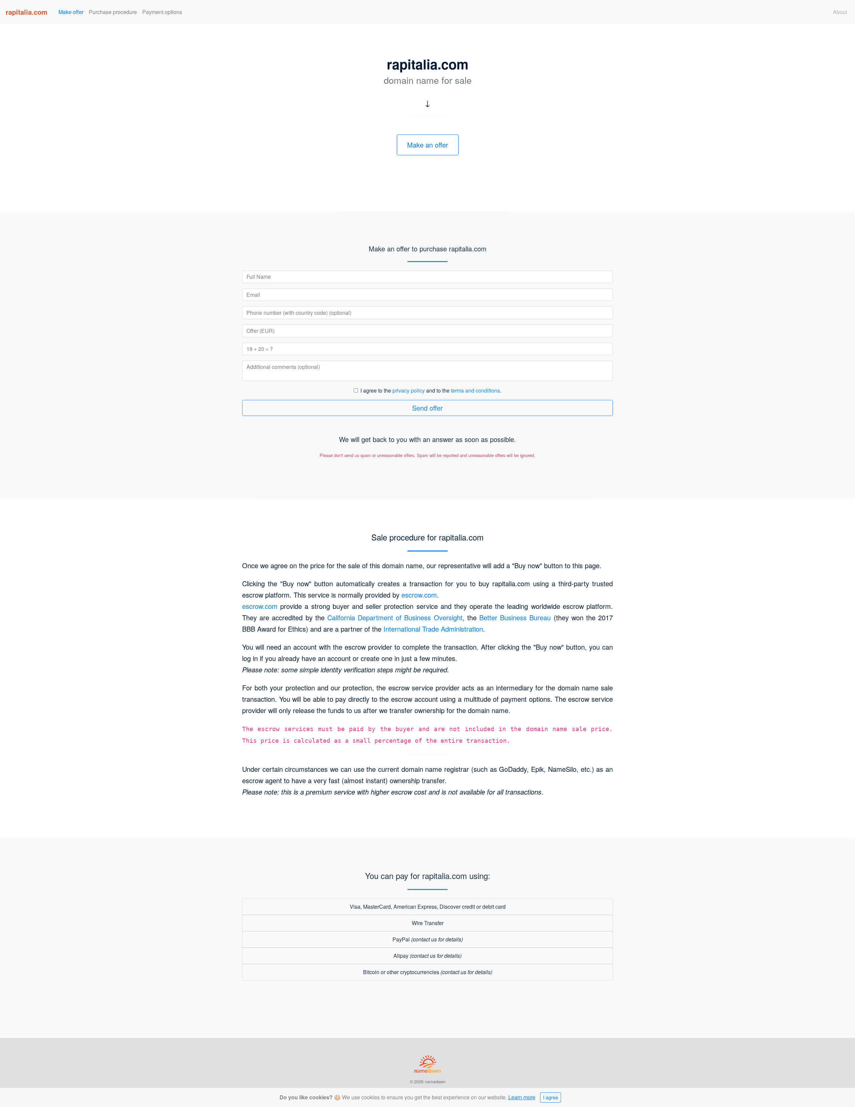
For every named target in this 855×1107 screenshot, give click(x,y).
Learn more (521, 1097)
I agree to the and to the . (430, 390)
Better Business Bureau (515, 617)
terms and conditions (475, 390)
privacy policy (408, 390)
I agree (550, 1097)
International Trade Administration (433, 629)
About (840, 12)
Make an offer (427, 145)
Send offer (427, 408)
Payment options (162, 12)
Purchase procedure (113, 12)
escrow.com (419, 595)
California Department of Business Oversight (395, 617)
